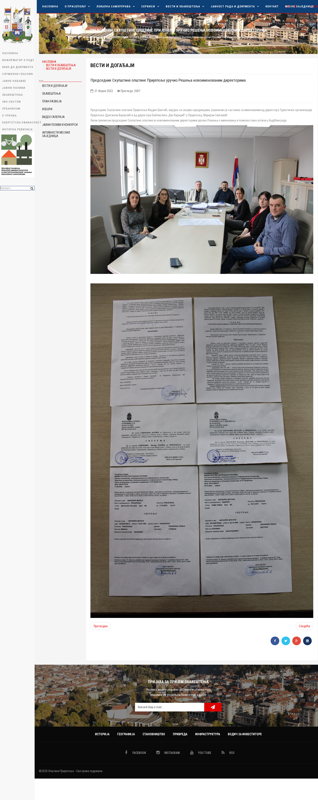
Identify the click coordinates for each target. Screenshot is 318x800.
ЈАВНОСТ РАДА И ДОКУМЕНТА (233, 6)
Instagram (172, 753)
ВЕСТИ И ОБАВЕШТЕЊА (183, 6)
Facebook (139, 753)
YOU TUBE (204, 753)
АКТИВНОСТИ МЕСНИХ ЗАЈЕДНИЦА (56, 134)
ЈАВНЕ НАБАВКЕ (14, 80)
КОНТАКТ (272, 6)
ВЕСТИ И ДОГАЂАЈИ (140, 37)
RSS (231, 753)
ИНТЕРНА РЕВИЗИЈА (17, 129)
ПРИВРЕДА (180, 734)
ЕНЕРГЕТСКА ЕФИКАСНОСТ (18, 122)
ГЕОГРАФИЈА (126, 734)
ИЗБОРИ (47, 109)
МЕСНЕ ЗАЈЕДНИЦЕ (299, 6)
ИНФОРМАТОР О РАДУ (18, 60)
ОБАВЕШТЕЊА (12, 94)
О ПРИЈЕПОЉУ (75, 6)
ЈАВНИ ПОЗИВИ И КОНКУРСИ (60, 124)
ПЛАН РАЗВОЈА (52, 101)
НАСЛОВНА (10, 53)
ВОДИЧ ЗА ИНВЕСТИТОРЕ (245, 734)
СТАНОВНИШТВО (154, 734)
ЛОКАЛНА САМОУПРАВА (113, 6)
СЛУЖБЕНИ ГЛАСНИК (17, 74)
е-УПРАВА (9, 115)
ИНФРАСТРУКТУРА (207, 734)
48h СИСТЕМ (11, 101)
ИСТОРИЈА (102, 734)
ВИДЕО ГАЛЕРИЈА (53, 117)
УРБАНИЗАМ (11, 108)
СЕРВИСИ (148, 6)
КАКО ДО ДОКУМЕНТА (17, 67)
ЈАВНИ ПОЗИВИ (13, 87)
